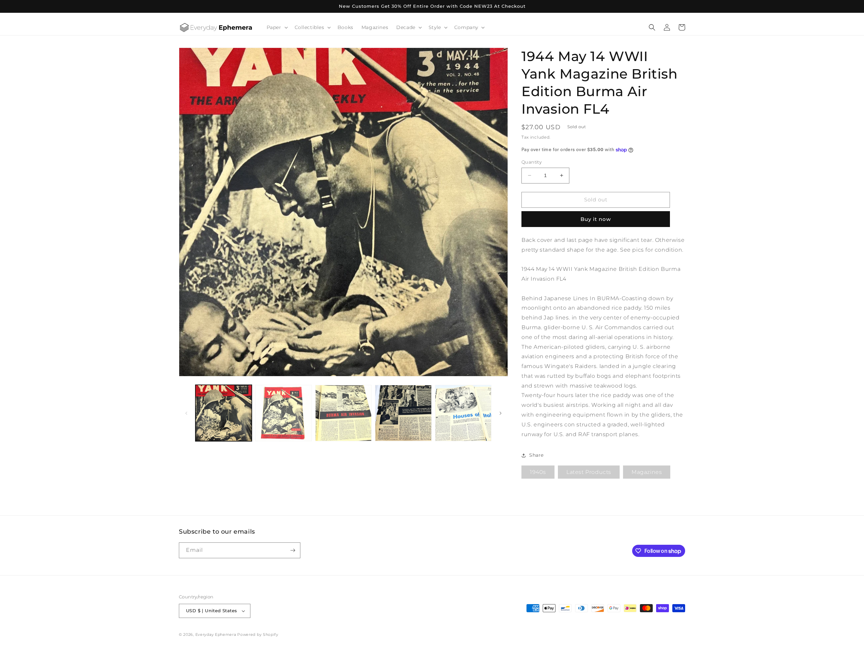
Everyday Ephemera (215, 634)
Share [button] (536, 455)
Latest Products (588, 472)
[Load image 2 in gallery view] (283, 413)
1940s (538, 472)
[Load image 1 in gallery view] (223, 413)
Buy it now (595, 219)
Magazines (646, 472)
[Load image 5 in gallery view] (463, 413)
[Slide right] (500, 413)
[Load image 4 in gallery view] (403, 413)
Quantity (531, 162)
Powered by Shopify (257, 634)
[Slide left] (186, 413)
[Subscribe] (292, 550)
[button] (277, 27)
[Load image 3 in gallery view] (343, 413)
